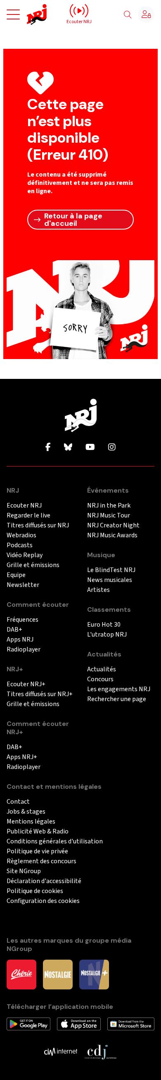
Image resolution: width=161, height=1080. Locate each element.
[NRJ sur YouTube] (90, 447)
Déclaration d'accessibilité (44, 881)
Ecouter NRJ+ (26, 684)
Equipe (16, 575)
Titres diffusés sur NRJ (38, 525)
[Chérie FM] (21, 974)
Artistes (98, 590)
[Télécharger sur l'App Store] (78, 1023)
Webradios (21, 535)
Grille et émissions (33, 565)
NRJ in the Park (108, 505)
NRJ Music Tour (108, 515)
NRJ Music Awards (112, 535)
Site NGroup (24, 871)
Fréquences (22, 619)
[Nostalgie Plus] (94, 974)
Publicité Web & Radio (38, 831)
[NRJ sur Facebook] (48, 447)
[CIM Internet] (60, 1051)
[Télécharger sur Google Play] (28, 1023)
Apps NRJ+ (22, 757)
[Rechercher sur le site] (127, 15)
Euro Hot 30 (104, 624)
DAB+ (14, 629)
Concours (100, 679)
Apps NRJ (20, 639)
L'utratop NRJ (107, 634)
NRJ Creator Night (113, 525)
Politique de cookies (35, 891)
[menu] (13, 14)
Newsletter (23, 585)
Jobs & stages (26, 811)
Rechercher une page (116, 699)
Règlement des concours (41, 861)
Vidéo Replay (25, 555)
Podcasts (20, 545)
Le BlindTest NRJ (111, 570)
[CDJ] (100, 1051)
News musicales (109, 580)
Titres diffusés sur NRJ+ (40, 694)
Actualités (101, 669)
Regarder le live (28, 515)
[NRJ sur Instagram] (112, 447)
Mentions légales (31, 821)
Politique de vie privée (37, 851)
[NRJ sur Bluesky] (68, 447)
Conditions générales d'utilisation (55, 841)
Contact (18, 801)
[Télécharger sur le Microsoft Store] (130, 1023)
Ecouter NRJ (24, 505)
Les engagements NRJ (118, 689)
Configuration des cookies (43, 901)
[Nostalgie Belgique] (58, 974)
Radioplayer (23, 649)
